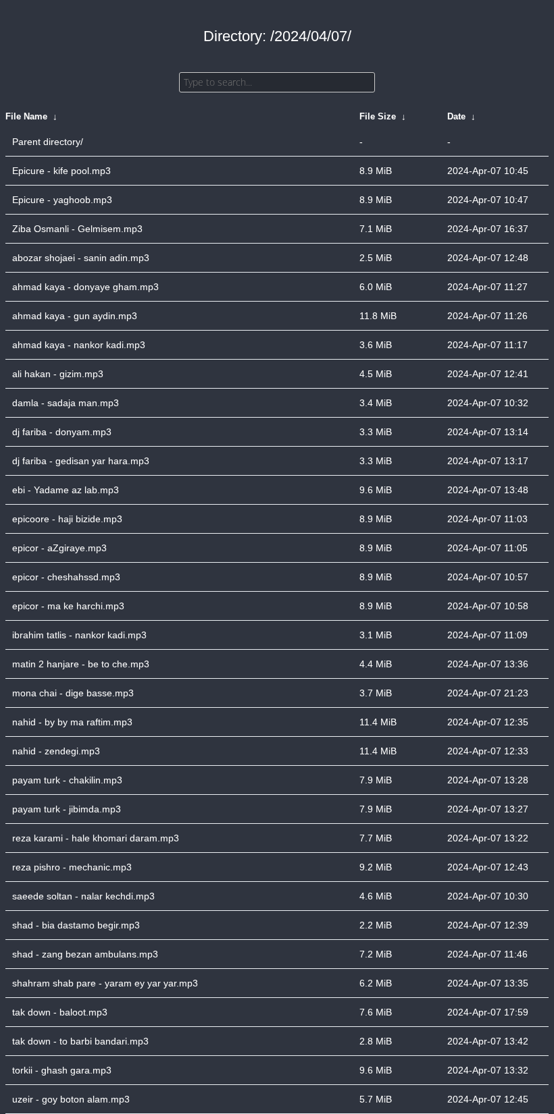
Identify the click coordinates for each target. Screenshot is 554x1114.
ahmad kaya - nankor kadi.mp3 (78, 344)
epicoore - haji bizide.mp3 (67, 518)
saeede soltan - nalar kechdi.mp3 (83, 896)
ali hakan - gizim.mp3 (57, 373)
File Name (26, 116)
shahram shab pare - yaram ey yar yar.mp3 (105, 983)
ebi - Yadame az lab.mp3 (65, 489)
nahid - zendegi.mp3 (56, 751)
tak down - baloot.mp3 (59, 1012)
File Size (377, 116)
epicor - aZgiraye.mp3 (59, 547)
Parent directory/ (47, 141)
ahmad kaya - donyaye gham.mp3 (85, 286)
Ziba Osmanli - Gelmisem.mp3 (77, 228)
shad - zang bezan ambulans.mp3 (85, 954)
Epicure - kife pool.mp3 (61, 170)
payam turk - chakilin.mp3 (67, 780)
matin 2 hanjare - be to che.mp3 (80, 664)
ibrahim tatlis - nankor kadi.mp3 (79, 635)
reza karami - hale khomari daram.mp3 (95, 838)
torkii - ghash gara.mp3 (61, 1070)
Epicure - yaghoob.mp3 (62, 199)
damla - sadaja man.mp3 (65, 402)
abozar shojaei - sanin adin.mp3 (80, 257)
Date (456, 116)
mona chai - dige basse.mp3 (73, 693)
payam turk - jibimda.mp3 (66, 809)
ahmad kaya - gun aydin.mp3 (74, 315)
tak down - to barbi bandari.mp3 (80, 1041)
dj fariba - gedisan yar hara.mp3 (80, 460)
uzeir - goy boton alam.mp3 (71, 1099)
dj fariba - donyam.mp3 (61, 431)
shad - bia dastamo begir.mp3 (76, 925)
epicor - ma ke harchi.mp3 (68, 606)
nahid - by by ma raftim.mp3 (72, 722)
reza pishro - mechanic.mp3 (72, 867)
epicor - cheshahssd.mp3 (66, 577)
